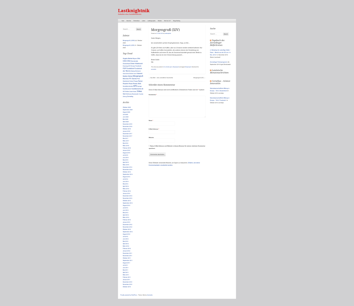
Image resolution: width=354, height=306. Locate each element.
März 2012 (126, 246)
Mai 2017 (125, 138)
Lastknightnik (134, 10)
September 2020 (128, 110)
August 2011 (126, 263)
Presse (136, 81)
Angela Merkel (128, 58)
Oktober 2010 (127, 287)
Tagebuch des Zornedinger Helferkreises (217, 42)
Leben (143, 20)
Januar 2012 (126, 251)
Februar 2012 (127, 248)
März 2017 (126, 141)
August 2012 (126, 234)
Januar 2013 (126, 222)
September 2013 (128, 203)
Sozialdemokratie (128, 86)
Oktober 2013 (127, 200)
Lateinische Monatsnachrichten (219, 71)
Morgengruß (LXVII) (129, 45)
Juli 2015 (125, 155)
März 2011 (126, 275)
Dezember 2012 (127, 224)
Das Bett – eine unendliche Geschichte (161, 77)
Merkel (130, 76)
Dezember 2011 (127, 253)
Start (123, 20)
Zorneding (130, 96)
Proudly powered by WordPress (128, 295)
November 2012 (127, 227)
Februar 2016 (127, 148)
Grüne (131, 73)
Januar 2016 (126, 150)
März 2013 (126, 217)
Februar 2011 (127, 277)
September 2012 (128, 232)
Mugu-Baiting (176, 20)
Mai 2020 (125, 119)
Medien (160, 20)
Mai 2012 (125, 241)
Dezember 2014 (127, 167)
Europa (133, 66)
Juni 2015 (126, 157)
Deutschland (126, 63)
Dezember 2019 (127, 124)
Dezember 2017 (127, 133)
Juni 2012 (126, 239)
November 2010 (127, 284)
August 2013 (126, 205)
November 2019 (127, 126)
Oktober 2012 (127, 229)
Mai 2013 (125, 212)
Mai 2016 (125, 143)
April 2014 (126, 186)
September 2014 (128, 174)
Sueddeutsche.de (137, 89)
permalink (153, 69)
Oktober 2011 (127, 258)
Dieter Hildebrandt (137, 63)
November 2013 (127, 198)
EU (129, 66)
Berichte (129, 20)
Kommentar (153, 94)
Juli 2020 (125, 114)
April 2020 (126, 121)
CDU (125, 61)
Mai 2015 (125, 160)
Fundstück (130, 68)
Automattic (150, 295)
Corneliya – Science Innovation (220, 82)
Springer (139, 86)
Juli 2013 (125, 208)
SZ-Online (126, 91)
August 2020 (126, 112)
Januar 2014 (126, 193)
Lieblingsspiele (151, 20)
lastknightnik (168, 33)
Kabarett (139, 73)
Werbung (128, 94)
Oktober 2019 (127, 129)
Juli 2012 (125, 236)
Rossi (131, 83)
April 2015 (126, 162)
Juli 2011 (125, 265)
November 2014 (127, 169)
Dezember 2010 (127, 282)
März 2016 (126, 145)
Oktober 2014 (127, 172)
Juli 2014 (125, 179)
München (126, 78)
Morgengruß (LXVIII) (129, 40)
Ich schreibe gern (167, 67)
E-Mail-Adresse (154, 129)
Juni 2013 (126, 210)
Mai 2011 (125, 270)
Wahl (124, 94)
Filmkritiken (136, 20)
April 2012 (126, 244)
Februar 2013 (127, 220)
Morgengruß (176, 67)
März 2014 (126, 188)
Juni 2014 (126, 181)
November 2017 (127, 136)
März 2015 (126, 165)
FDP (124, 68)
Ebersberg (125, 66)
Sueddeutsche (127, 89)
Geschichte (126, 73)
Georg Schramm (136, 71)
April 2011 (126, 272)
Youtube (141, 94)
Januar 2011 (126, 279)
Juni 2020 (126, 117)
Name (151, 120)
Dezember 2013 (127, 196)
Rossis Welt (137, 83)
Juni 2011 (126, 267)
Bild (138, 58)
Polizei (131, 81)
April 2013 (126, 215)
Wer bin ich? (167, 20)
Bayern (135, 58)
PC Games (133, 78)
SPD (135, 86)
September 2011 (128, 260)
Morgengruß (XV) (199, 77)
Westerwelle (135, 94)
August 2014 (126, 177)
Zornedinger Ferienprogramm (218, 62)
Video (139, 91)
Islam (134, 73)
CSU (129, 61)
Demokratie (134, 61)
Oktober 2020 (127, 107)
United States (133, 91)
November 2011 (127, 255)
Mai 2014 (125, 184)
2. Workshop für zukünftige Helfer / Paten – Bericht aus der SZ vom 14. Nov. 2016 (220, 52)
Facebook (138, 66)
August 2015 (126, 153)
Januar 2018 (126, 131)
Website (151, 137)
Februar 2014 (127, 191)
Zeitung (125, 96)
